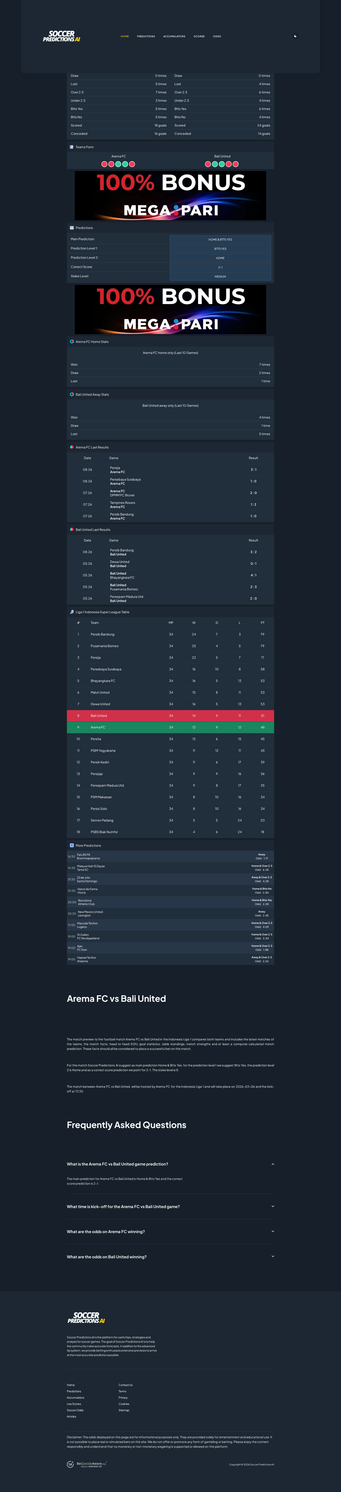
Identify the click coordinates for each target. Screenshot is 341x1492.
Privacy (123, 1397)
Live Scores (74, 1403)
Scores (199, 36)
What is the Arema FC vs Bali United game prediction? (117, 1163)
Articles (71, 1416)
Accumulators (75, 1397)
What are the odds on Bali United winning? (107, 1256)
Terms (122, 1391)
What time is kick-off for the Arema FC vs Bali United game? (123, 1206)
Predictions (74, 1391)
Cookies (124, 1403)
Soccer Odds (75, 1410)
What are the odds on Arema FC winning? (106, 1231)
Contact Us (125, 1385)
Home (71, 1385)
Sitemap (124, 1410)
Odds (217, 36)
